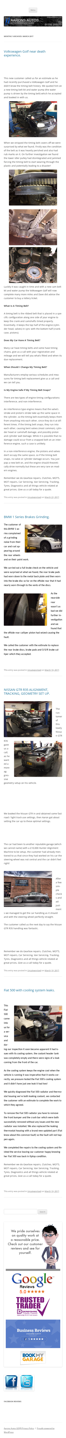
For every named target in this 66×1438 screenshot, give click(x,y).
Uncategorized (34, 497)
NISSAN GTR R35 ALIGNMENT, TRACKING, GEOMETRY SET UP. (27, 692)
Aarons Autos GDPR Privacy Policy (19, 1428)
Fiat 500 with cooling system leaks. (29, 990)
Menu (33, 10)
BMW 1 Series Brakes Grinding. (27, 517)
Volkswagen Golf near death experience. (24, 53)
